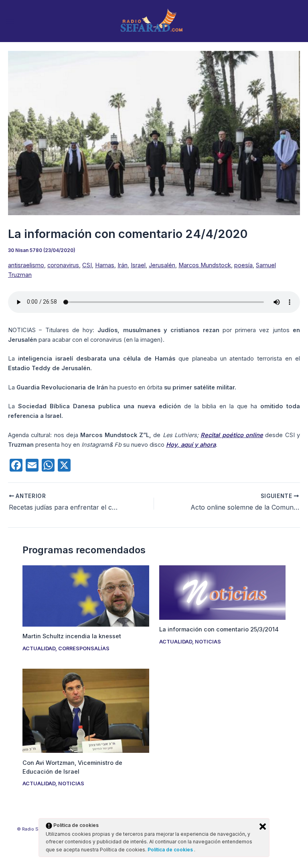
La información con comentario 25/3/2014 (219, 629)
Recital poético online (232, 435)
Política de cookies (171, 850)
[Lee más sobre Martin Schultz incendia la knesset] (85, 595)
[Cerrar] (262, 826)
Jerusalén (162, 265)
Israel (138, 265)
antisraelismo (26, 265)
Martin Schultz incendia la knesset (71, 636)
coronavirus (63, 265)
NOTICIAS (208, 642)
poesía (243, 265)
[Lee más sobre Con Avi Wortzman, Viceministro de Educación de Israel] (85, 710)
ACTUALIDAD (38, 648)
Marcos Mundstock (204, 265)
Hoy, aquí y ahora (191, 444)
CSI (87, 265)
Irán (123, 265)
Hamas (104, 265)
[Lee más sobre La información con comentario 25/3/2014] (222, 592)
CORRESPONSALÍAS (83, 648)
